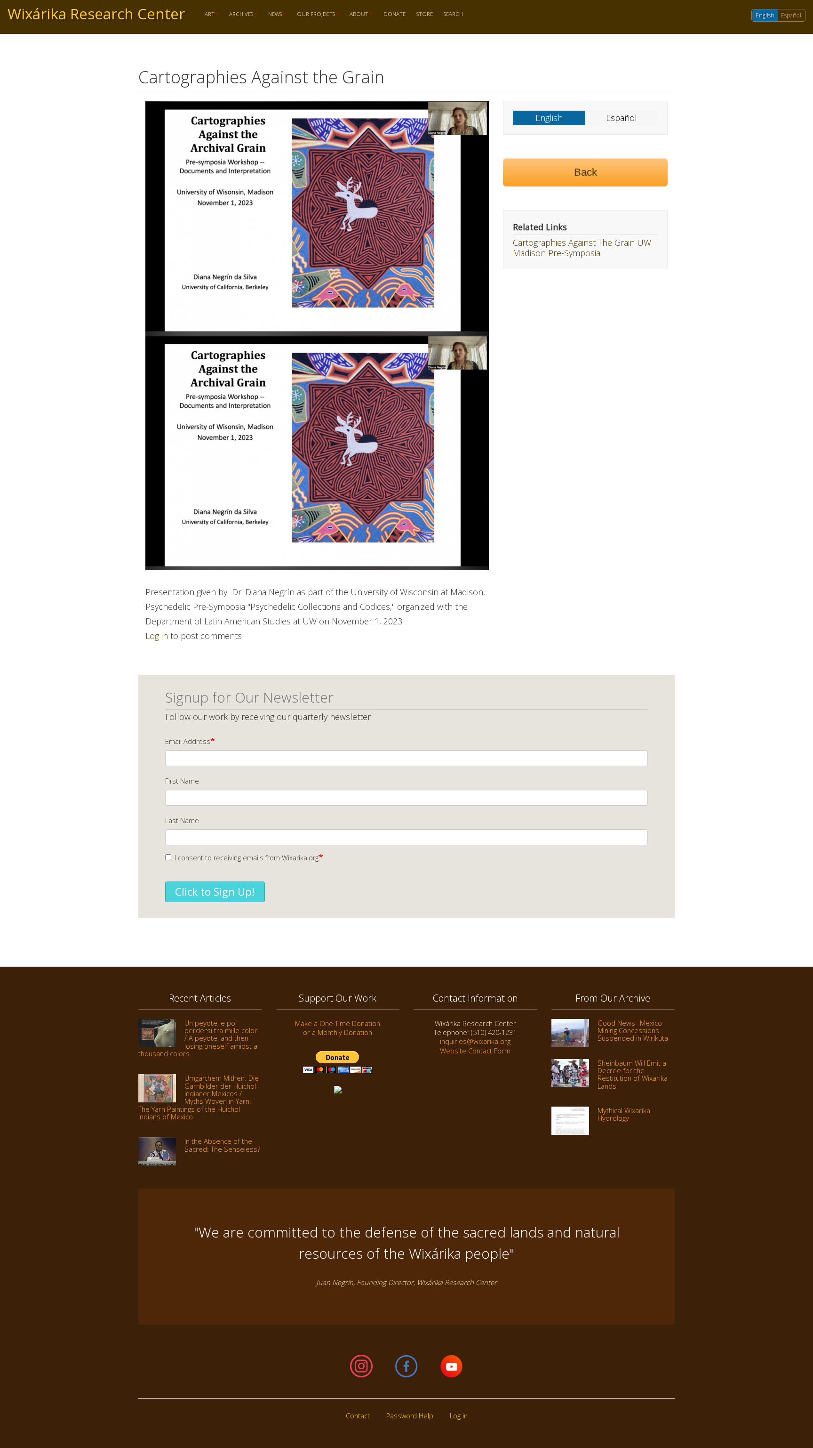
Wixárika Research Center (96, 14)
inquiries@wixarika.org (475, 1041)
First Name (182, 781)
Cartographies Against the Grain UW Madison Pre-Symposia (582, 248)
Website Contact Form (475, 1050)
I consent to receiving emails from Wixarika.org (247, 857)
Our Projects (313, 14)
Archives (239, 14)
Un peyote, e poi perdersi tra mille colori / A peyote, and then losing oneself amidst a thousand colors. (198, 1038)
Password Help (409, 1415)
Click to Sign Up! (215, 891)
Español (791, 15)
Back (585, 172)
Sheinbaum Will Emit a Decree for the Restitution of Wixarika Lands (633, 1074)
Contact (358, 1415)
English (765, 15)
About (356, 14)
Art (207, 14)
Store (424, 14)
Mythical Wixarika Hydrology (624, 1114)
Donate (394, 14)
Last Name (182, 820)
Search (453, 14)
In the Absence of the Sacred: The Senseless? (222, 1144)
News (272, 14)
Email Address (187, 741)
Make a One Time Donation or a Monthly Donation (337, 1028)
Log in (156, 635)
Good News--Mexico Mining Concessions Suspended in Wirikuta (633, 1030)
